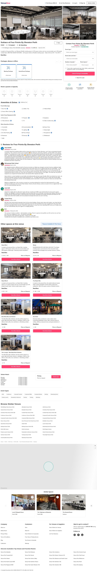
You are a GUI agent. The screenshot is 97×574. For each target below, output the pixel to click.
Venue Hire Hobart (5, 558)
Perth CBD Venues (4, 429)
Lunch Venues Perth (47, 423)
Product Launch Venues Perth (7, 432)
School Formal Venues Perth (48, 432)
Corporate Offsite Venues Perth (28, 418)
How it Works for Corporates (32, 533)
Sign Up (83, 3)
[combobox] (66, 52)
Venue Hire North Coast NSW (8, 561)
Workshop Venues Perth (27, 437)
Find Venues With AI (51, 3)
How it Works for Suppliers (55, 530)
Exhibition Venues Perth (48, 420)
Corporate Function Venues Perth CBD (9, 418)
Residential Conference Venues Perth (29, 432)
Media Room (4, 530)
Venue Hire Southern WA (55, 564)
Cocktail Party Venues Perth (27, 412)
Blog (2, 540)
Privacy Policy (4, 533)
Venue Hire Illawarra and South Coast (58, 558)
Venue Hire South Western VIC (32, 564)
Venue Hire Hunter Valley (31, 558)
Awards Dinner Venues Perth (7, 409)
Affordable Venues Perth (27, 407)
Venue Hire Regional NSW (7, 564)
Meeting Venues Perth (5, 426)
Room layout (84, 61)
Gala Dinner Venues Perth (6, 423)
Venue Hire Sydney (78, 564)
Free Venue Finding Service (31, 537)
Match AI (27, 530)
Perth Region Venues (47, 429)
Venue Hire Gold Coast (79, 555)
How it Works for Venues (55, 527)
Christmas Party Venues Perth (49, 409)
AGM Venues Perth (46, 407)
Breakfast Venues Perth (26, 409)
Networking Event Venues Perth (49, 426)
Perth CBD (16, 441)
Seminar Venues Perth (5, 434)
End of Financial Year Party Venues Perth (30, 420)
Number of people (70, 61)
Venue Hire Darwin (29, 555)
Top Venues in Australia (30, 540)
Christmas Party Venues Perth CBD (8, 412)
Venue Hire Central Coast (80, 552)
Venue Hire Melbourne (79, 558)
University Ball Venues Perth (6, 437)
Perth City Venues (25, 429)
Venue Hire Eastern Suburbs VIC (57, 555)
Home (2, 441)
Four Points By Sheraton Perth (26, 441)
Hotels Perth (24, 423)
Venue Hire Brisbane (30, 552)
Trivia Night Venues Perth (48, 434)
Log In (75, 3)
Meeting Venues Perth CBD (27, 426)
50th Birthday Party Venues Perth (7, 407)
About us (3, 527)
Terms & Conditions (5, 537)
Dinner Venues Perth (5, 420)
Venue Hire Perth (78, 561)
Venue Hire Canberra (54, 552)
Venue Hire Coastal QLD (7, 555)
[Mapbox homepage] (3, 488)
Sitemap (27, 543)
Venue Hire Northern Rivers (31, 561)
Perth (6, 441)
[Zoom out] (95, 448)
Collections (3, 543)
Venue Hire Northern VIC (55, 561)
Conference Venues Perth (6, 415)
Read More (3, 55)
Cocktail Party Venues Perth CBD (49, 412)
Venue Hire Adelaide (5, 552)
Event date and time (70, 55)
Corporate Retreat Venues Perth (49, 418)
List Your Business (65, 3)
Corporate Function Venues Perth (49, 415)
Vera (26, 527)
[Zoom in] (95, 446)
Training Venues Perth (26, 434)
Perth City (10, 441)
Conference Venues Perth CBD (28, 415)
